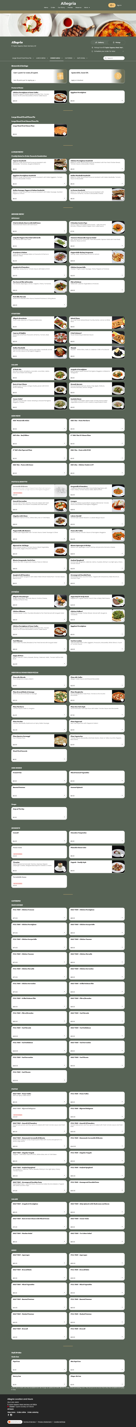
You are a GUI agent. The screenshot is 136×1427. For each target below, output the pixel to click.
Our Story (61, 7)
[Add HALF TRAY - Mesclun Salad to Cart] (64, 1241)
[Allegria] (68, 3)
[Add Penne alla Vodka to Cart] (122, 538)
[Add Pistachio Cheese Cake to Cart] (122, 855)
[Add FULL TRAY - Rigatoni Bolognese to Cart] (122, 1116)
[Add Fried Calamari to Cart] (122, 341)
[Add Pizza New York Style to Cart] (122, 714)
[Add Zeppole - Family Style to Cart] (122, 870)
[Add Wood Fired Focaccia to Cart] (64, 759)
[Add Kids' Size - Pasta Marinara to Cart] (122, 428)
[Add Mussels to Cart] (122, 355)
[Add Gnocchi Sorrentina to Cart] (64, 509)
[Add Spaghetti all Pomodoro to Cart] (64, 583)
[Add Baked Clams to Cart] (122, 326)
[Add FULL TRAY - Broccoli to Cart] (122, 1336)
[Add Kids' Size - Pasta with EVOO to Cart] (122, 458)
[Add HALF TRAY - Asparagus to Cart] (64, 1262)
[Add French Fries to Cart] (64, 780)
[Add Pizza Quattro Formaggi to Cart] (64, 744)
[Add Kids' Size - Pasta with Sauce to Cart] (64, 472)
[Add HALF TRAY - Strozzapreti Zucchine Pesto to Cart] (64, 1190)
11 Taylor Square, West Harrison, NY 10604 (22, 1404)
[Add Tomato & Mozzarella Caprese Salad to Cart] (122, 245)
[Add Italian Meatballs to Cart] (64, 355)
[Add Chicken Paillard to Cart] (122, 619)
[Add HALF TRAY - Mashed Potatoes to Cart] (64, 1322)
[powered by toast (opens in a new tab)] (15, 1422)
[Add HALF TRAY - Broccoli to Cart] (64, 1336)
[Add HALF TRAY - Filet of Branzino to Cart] (122, 1006)
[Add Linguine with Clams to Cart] (64, 523)
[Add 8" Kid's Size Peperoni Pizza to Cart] (64, 458)
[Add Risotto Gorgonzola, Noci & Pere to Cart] (64, 568)
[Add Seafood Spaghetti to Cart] (122, 568)
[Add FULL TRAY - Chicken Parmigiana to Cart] (64, 932)
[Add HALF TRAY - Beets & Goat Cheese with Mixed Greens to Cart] (64, 1226)
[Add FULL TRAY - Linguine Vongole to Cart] (122, 1160)
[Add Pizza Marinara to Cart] (64, 714)
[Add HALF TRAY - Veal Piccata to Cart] (122, 1065)
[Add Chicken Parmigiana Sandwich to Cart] (122, 168)
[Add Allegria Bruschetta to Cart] (64, 326)
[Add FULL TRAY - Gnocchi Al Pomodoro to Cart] (122, 1131)
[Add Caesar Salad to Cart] (64, 406)
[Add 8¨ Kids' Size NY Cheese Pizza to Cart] (122, 443)
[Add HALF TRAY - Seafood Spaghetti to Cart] (64, 1175)
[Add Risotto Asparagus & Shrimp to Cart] (122, 553)
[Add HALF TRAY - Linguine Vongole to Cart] (64, 1160)
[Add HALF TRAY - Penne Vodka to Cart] (64, 1101)
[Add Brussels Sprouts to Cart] (122, 392)
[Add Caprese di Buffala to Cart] (64, 341)
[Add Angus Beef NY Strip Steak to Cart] (122, 604)
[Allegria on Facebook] (8, 1415)
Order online (21, 1412)
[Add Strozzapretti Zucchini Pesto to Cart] (122, 583)
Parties (70, 7)
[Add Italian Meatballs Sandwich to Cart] (122, 183)
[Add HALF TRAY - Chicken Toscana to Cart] (122, 947)
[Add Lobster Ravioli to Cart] (122, 523)
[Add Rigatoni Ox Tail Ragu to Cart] (64, 553)
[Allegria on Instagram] (11, 1415)
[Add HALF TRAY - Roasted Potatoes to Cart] (64, 1307)
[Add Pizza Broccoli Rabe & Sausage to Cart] (64, 700)
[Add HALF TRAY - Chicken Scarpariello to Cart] (122, 932)
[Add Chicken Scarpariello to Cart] (122, 275)
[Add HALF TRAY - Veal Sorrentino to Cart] (122, 1050)
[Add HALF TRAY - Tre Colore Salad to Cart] (122, 1241)
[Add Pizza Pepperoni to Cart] (122, 729)
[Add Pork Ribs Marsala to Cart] (64, 304)
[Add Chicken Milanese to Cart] (64, 619)
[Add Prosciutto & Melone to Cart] (64, 260)
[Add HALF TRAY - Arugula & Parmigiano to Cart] (64, 1211)
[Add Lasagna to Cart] (122, 509)
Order (53, 7)
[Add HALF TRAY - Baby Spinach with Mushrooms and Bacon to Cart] (122, 1211)
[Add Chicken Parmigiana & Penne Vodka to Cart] (64, 100)
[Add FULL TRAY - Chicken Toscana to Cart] (64, 962)
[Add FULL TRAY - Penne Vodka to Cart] (122, 1101)
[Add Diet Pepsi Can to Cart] (122, 1369)
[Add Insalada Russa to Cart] (122, 406)
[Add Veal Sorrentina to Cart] (122, 648)
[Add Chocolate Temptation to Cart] (122, 840)
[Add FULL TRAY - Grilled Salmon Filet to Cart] (64, 1006)
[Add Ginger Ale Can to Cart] (122, 1384)
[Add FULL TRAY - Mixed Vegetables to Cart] (122, 1292)
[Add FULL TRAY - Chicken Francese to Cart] (64, 917)
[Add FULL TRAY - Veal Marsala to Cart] (64, 1035)
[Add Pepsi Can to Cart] (64, 1369)
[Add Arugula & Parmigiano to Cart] (122, 377)
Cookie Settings (59, 1422)
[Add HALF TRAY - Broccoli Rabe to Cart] (64, 1277)
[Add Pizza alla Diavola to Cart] (64, 685)
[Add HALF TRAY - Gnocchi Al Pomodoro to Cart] (64, 1131)
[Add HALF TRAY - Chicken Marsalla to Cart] (122, 962)
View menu (11, 1412)
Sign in (119, 5)
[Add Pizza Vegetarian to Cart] (122, 744)
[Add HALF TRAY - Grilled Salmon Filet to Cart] (122, 991)
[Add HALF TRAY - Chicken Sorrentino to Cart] (122, 976)
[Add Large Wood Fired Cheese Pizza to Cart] (64, 133)
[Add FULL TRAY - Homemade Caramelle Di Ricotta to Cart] (122, 1145)
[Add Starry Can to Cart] (64, 1384)
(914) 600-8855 (13, 1402)
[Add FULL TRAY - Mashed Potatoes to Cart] (122, 1322)
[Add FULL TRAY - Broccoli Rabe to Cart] (122, 1277)
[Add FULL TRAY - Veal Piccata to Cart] (64, 1080)
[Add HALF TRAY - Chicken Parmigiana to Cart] (122, 917)
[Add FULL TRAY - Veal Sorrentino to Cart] (64, 1065)
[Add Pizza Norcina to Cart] (64, 729)
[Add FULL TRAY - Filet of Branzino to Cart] (64, 1021)
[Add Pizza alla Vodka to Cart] (122, 685)
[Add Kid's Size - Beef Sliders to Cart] (64, 443)
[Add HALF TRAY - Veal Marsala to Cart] (122, 1021)
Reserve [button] (78, 7)
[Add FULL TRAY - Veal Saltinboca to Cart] (64, 1050)
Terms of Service (29, 1422)
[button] (87, 7)
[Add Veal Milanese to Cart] (64, 648)
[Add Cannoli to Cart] (64, 840)
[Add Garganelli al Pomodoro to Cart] (122, 494)
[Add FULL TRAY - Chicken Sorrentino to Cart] (64, 991)
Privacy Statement (45, 1422)
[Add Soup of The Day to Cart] (64, 816)
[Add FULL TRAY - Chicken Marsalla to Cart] (64, 976)
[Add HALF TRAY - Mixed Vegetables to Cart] (64, 1292)
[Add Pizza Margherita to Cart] (122, 700)
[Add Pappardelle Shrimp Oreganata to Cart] (122, 260)
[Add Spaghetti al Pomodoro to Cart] (64, 275)
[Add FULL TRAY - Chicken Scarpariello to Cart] (64, 947)
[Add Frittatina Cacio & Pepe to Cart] (122, 230)
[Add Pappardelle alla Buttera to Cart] (64, 538)
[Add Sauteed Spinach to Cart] (122, 795)
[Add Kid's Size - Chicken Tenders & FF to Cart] (122, 472)
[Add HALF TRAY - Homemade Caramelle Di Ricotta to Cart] (64, 1145)
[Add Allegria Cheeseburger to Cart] (64, 604)
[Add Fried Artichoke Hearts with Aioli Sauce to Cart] (64, 230)
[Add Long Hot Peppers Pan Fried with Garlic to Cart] (64, 245)
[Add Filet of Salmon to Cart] (122, 289)
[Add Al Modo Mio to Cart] (64, 377)
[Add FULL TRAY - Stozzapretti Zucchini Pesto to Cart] (122, 1190)
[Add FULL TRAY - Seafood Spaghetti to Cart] (122, 1175)
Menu (46, 7)
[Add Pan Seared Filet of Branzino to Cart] (64, 289)
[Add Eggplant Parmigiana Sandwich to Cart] (64, 183)
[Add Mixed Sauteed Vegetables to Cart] (122, 780)
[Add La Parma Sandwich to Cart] (122, 198)
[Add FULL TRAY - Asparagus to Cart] (122, 1262)
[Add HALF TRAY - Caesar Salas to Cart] (122, 1226)
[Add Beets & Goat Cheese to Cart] (64, 392)
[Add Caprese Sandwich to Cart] (64, 168)
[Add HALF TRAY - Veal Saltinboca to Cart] (122, 1035)
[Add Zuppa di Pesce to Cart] (64, 663)
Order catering (32, 1412)
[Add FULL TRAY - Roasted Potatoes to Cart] (122, 1307)
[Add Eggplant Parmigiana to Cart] (122, 100)
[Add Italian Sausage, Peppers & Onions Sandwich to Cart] (64, 198)
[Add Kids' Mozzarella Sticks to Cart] (64, 428)
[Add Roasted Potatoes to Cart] (64, 795)
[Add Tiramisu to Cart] (64, 870)
